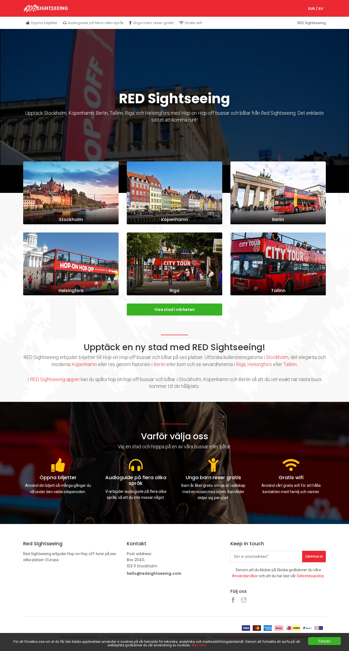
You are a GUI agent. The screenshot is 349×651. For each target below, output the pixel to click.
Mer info (198, 645)
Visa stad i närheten (174, 309)
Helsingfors (259, 364)
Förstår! (324, 641)
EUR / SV (315, 8)
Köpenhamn (84, 364)
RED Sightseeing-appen (55, 379)
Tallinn (290, 364)
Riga (240, 364)
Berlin (160, 364)
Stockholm (277, 357)
